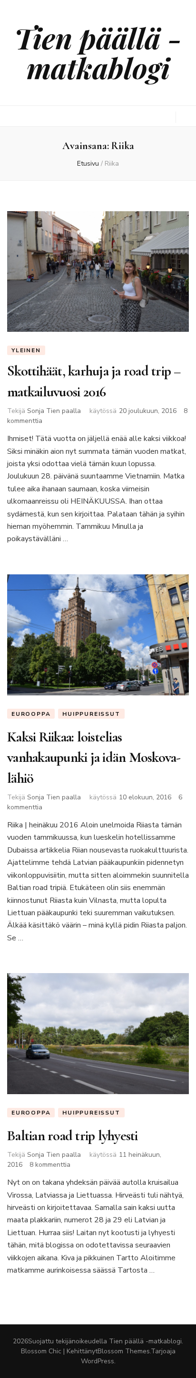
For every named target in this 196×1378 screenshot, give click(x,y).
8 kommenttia (49, 1164)
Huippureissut (91, 714)
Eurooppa (30, 714)
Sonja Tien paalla (54, 410)
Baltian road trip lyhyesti (72, 1135)
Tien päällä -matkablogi (98, 52)
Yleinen (26, 350)
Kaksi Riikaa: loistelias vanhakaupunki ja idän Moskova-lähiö (94, 757)
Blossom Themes (124, 1351)
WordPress (97, 1361)
